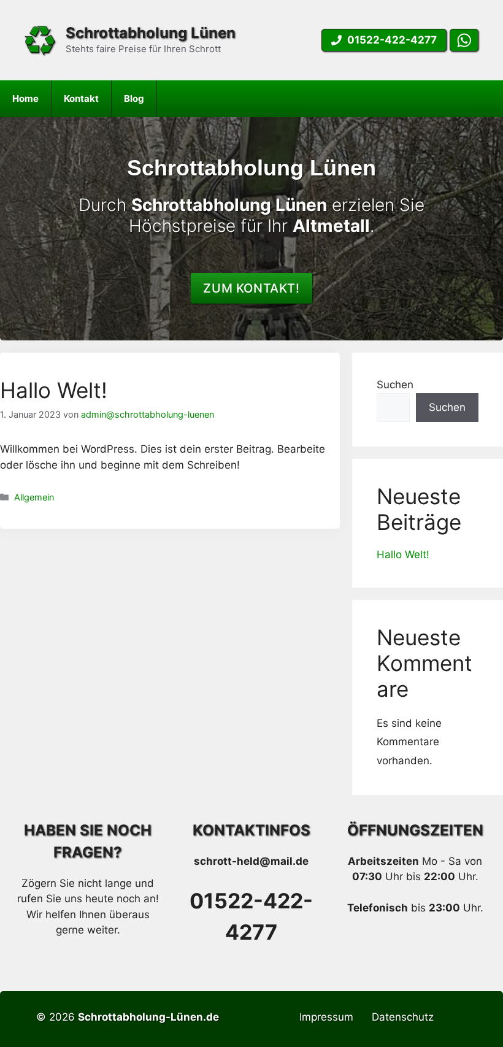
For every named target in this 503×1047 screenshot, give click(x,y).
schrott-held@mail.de (251, 861)
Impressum (326, 1017)
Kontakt (81, 98)
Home (25, 98)
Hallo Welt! (53, 390)
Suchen (395, 384)
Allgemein (34, 497)
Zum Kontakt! (251, 288)
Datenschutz (403, 1017)
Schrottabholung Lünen (151, 33)
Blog (134, 98)
